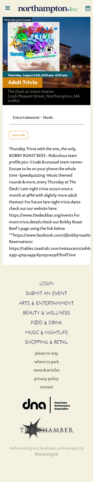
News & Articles (46, 370)
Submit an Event (46, 293)
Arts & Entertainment (46, 303)
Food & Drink (46, 322)
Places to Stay (46, 353)
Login (47, 283)
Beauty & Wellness (46, 312)
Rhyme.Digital (46, 454)
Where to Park (46, 361)
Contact (46, 387)
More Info (18, 135)
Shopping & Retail (46, 342)
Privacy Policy (46, 378)
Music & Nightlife (46, 332)
